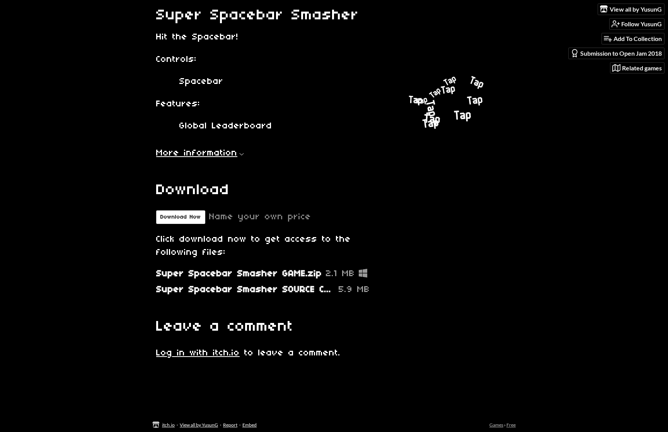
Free (511, 425)
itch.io (168, 425)
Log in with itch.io (198, 353)
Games (496, 425)
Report (230, 425)
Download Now (180, 217)
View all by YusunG (199, 425)
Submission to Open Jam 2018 (621, 53)
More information (196, 153)
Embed (249, 425)
